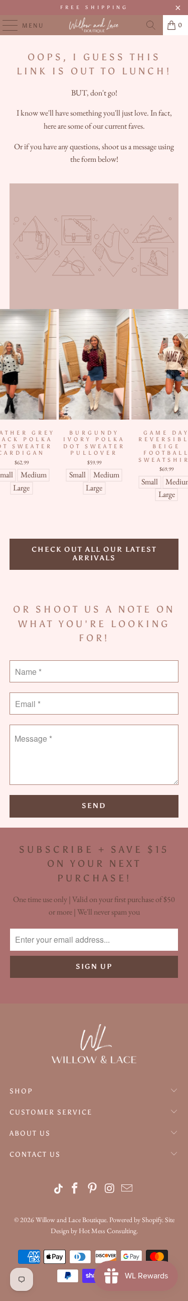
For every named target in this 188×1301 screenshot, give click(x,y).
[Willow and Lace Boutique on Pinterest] (92, 1189)
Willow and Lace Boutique (71, 1219)
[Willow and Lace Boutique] (94, 25)
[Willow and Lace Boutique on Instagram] (109, 1189)
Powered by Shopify (135, 1219)
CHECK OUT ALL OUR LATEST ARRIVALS (94, 553)
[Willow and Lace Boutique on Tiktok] (59, 1189)
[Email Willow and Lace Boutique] (127, 1189)
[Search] (150, 25)
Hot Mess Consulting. (108, 1230)
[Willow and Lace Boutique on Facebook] (75, 1189)
